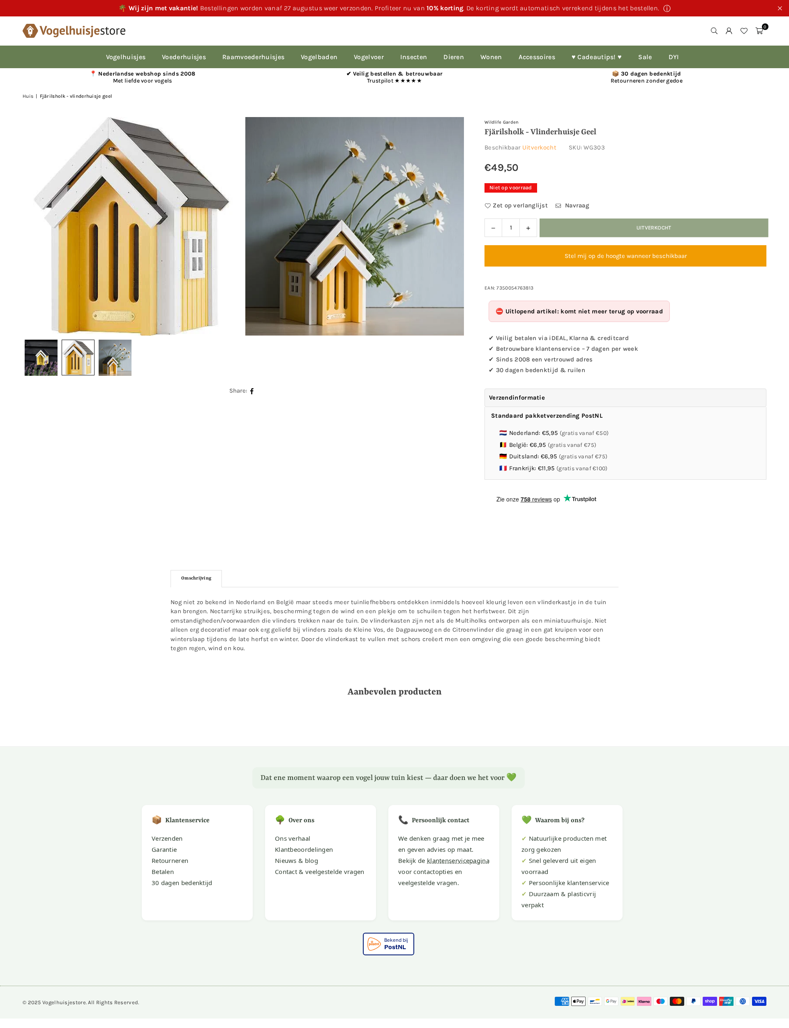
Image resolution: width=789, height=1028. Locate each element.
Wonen (491, 57)
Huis (28, 96)
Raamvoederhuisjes (253, 57)
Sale (645, 57)
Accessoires (537, 57)
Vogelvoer (369, 57)
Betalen (163, 871)
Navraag (576, 205)
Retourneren (170, 860)
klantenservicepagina (458, 860)
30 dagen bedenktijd (182, 883)
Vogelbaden (319, 57)
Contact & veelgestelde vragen (320, 871)
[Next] (447, 226)
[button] (759, 30)
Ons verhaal (292, 838)
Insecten (413, 57)
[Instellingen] (729, 30)
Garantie (164, 849)
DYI (674, 57)
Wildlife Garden (501, 122)
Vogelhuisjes (126, 57)
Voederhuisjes (184, 57)
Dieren (453, 57)
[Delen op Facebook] (252, 391)
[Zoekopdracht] (714, 30)
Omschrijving (196, 578)
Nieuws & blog (296, 860)
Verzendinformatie (517, 397)
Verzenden (167, 838)
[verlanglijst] (743, 30)
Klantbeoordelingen (304, 849)
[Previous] (39, 226)
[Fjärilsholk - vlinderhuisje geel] (78, 357)
